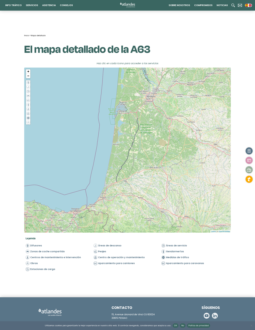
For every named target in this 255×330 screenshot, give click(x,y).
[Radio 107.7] (249, 169)
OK (175, 325)
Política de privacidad (198, 325)
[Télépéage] (249, 179)
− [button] (28, 76)
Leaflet (213, 231)
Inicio (26, 35)
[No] (251, 325)
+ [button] (28, 71)
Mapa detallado (38, 35)
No (182, 325)
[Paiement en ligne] (249, 160)
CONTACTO (122, 307)
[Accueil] (127, 5)
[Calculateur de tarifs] (249, 150)
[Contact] (240, 5)
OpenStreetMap (224, 231)
